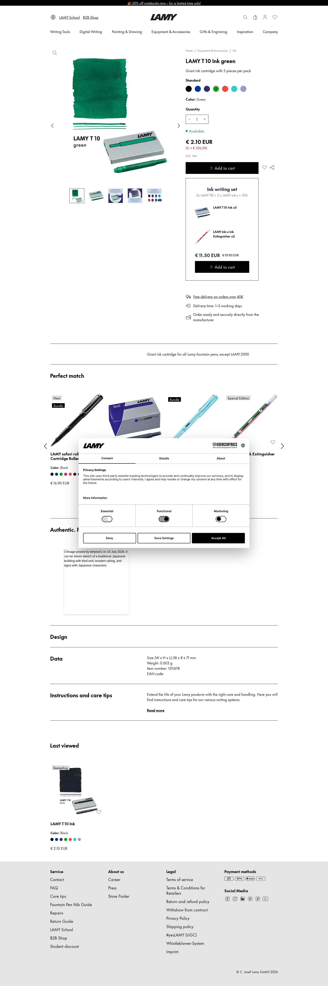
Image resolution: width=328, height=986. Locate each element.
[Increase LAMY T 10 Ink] (204, 119)
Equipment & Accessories (212, 50)
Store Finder (118, 896)
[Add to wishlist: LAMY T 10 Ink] (265, 167)
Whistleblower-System (185, 943)
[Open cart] (255, 17)
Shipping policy (179, 926)
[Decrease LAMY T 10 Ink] (189, 119)
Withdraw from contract (187, 909)
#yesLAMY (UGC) (181, 935)
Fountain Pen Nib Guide (71, 904)
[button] (96, 582)
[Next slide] (179, 126)
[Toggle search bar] (245, 17)
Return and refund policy (187, 901)
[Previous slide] (52, 126)
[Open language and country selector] (53, 17)
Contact (57, 879)
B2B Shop (58, 938)
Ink (234, 50)
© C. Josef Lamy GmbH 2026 (257, 971)
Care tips (58, 896)
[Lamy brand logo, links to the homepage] (164, 17)
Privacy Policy (177, 918)
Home (189, 50)
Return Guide (61, 921)
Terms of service (179, 879)
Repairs (56, 912)
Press (112, 887)
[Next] (282, 446)
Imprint (172, 951)
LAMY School (61, 929)
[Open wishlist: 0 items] (275, 17)
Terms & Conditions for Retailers (185, 890)
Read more (155, 710)
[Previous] (46, 446)
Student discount (64, 946)
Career (114, 879)
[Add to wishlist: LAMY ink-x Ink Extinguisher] (273, 442)
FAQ (54, 887)
